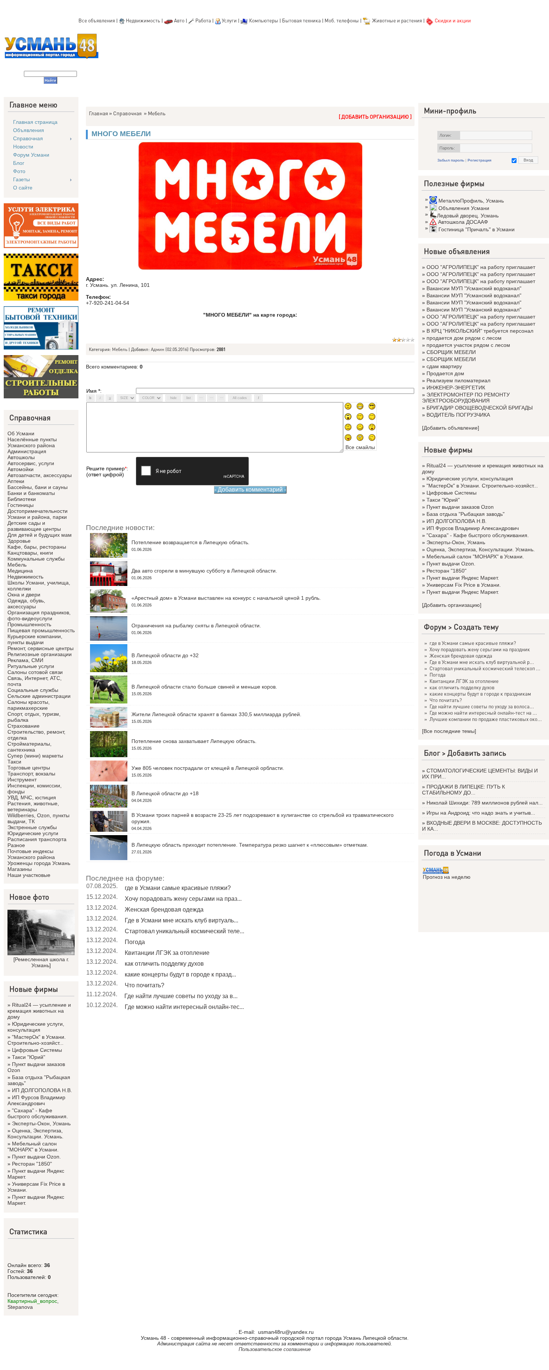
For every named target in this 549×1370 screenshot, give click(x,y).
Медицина (20, 571)
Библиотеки (21, 499)
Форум (435, 626)
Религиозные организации (39, 654)
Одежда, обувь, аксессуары (26, 603)
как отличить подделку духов (164, 963)
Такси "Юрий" (28, 1057)
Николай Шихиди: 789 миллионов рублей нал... (485, 803)
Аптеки (15, 481)
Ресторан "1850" (32, 1164)
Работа (203, 20)
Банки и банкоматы (31, 493)
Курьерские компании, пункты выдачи (34, 639)
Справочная (127, 113)
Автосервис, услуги (30, 463)
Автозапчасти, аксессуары (39, 475)
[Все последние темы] (449, 731)
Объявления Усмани (463, 208)
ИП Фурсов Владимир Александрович (36, 1100)
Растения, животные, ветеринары (33, 806)
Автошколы (21, 457)
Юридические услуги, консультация (35, 1027)
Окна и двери (23, 595)
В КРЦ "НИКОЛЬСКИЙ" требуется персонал (480, 331)
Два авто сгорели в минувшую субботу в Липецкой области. (204, 571)
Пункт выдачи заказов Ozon (460, 507)
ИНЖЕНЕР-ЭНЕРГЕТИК (456, 388)
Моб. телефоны (342, 20)
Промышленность (29, 624)
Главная (98, 113)
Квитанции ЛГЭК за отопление (167, 953)
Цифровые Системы (37, 1050)
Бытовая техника (301, 20)
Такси (14, 762)
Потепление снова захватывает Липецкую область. (194, 741)
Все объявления (96, 20)
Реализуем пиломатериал (458, 380)
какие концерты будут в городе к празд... (180, 974)
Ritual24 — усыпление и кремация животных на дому (39, 1011)
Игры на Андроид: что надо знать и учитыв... (481, 813)
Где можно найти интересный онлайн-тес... (184, 1007)
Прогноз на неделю (447, 877)
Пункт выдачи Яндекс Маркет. (463, 578)
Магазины (19, 869)
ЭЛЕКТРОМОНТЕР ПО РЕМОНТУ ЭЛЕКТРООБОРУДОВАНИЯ (466, 398)
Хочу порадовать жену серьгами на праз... (183, 899)
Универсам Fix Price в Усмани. (464, 585)
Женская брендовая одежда (164, 909)
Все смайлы (360, 447)
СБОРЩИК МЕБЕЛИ (451, 352)
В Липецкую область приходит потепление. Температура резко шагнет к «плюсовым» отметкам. (249, 845)
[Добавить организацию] (451, 605)
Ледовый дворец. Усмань (468, 216)
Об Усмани (20, 433)
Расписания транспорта (36, 839)
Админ (157, 349)
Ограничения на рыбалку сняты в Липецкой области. (196, 625)
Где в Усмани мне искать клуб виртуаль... (181, 920)
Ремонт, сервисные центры (40, 648)
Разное (16, 845)
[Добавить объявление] (450, 428)
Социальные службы (32, 690)
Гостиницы (20, 505)
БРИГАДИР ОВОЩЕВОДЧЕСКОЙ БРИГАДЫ (480, 408)
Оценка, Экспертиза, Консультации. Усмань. (35, 1133)
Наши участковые (28, 875)
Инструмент (22, 780)
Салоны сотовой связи (35, 672)
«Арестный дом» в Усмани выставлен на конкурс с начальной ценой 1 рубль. (226, 598)
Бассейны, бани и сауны (37, 487)
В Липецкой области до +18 (165, 793)
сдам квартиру (444, 366)
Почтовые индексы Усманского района (31, 854)
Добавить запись (476, 753)
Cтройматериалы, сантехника (29, 747)
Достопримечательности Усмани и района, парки (37, 514)
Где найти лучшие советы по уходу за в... (181, 996)
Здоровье (19, 541)
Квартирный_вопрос (32, 1301)
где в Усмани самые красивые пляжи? (178, 888)
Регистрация (479, 160)
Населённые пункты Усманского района (32, 442)
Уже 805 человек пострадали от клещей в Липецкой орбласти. (207, 768)
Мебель (17, 565)
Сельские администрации (39, 696)
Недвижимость (143, 20)
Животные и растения (397, 20)
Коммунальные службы (36, 559)
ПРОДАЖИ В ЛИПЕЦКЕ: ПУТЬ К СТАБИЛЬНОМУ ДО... (463, 790)
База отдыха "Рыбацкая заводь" (466, 514)
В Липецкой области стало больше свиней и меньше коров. (204, 687)
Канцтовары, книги (30, 553)
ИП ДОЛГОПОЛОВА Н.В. (42, 1090)
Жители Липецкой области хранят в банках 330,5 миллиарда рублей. (216, 714)
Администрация (26, 451)
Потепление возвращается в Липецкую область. (190, 542)
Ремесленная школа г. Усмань (42, 962)
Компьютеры (263, 20)
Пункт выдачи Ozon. (36, 1157)
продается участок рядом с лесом (468, 345)
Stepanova (20, 1307)
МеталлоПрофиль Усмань (471, 201)
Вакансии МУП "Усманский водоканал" (474, 288)
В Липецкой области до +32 (165, 655)
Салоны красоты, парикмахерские (28, 705)
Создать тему (476, 626)
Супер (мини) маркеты (35, 756)
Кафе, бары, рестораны (36, 547)
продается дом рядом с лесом (464, 338)
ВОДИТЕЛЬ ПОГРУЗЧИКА (458, 415)
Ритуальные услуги (30, 666)
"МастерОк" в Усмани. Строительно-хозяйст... (36, 1040)
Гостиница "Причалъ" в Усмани (476, 229)
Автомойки (20, 469)
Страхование (23, 726)
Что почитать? (144, 985)
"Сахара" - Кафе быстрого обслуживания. (37, 1113)
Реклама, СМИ (25, 660)
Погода (135, 942)
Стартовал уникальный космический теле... (184, 931)
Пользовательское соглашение (275, 1349)
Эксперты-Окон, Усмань (41, 1123)
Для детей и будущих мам (39, 535)
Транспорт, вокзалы (31, 774)
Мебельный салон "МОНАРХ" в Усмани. (33, 1147)
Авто (179, 20)
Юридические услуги (32, 833)
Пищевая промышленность (41, 630)
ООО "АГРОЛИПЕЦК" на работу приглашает (481, 267)
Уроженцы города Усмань (38, 863)
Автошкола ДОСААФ (463, 222)
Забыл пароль (450, 160)
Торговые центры (28, 768)
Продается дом (445, 373)
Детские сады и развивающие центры (34, 526)
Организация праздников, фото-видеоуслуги (39, 615)
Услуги (230, 20)
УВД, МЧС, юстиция (31, 797)
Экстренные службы (32, 827)
